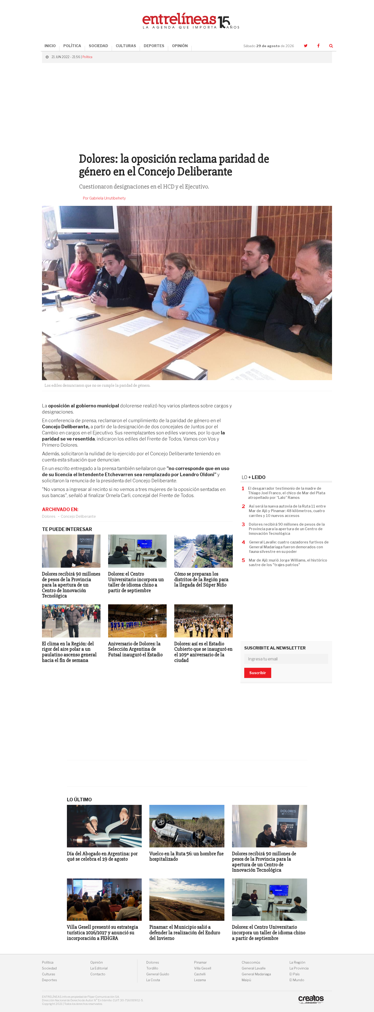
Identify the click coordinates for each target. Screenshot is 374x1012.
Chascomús (251, 962)
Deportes (49, 980)
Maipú (246, 980)
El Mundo (297, 980)
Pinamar (200, 962)
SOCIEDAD (98, 46)
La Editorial (99, 968)
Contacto (97, 974)
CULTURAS (126, 46)
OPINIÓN (180, 46)
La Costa (153, 980)
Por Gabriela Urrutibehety (104, 198)
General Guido (157, 974)
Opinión (96, 962)
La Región (297, 962)
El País (295, 974)
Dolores (48, 516)
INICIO (50, 46)
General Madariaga (256, 974)
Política (87, 57)
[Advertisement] (187, 109)
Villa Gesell (202, 968)
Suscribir (257, 673)
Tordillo (152, 968)
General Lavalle (254, 968)
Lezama (200, 980)
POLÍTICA (72, 46)
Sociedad (49, 968)
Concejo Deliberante (78, 516)
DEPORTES (154, 46)
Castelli (200, 974)
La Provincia (299, 968)
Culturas (48, 974)
